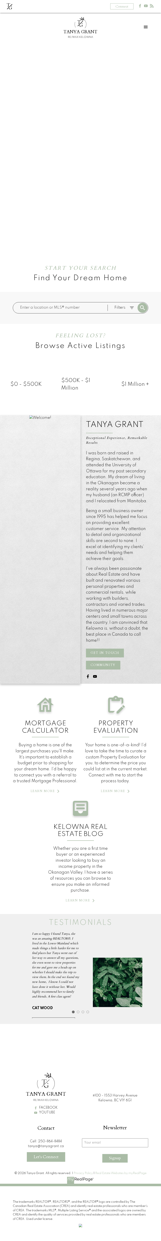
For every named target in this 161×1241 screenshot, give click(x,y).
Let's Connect (46, 1157)
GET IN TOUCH (105, 653)
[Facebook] (140, 7)
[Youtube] (146, 7)
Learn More (43, 791)
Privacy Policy (83, 1173)
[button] (105, 653)
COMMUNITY (103, 665)
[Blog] (152, 7)
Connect (122, 6)
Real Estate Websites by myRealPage (121, 1173)
